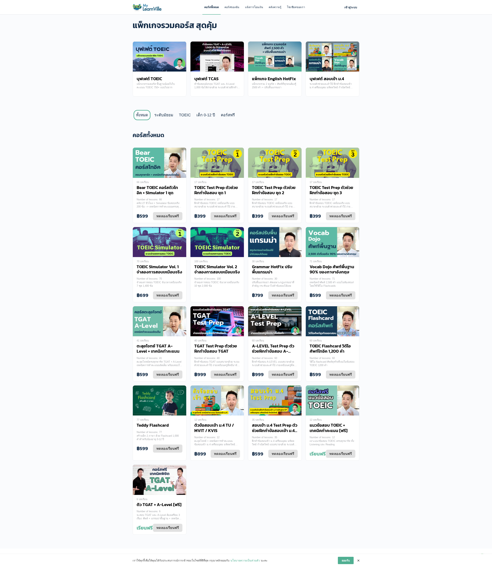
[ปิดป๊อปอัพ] (358, 560)
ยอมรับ (346, 560)
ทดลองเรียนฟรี (167, 216)
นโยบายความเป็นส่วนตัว (245, 560)
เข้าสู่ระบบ (350, 7)
